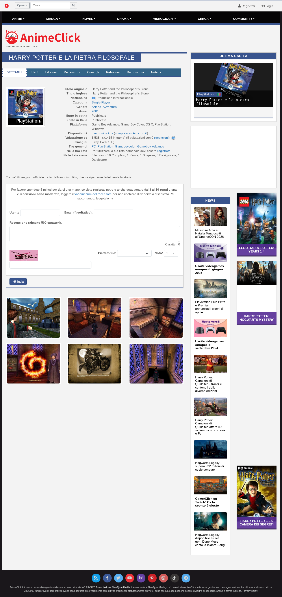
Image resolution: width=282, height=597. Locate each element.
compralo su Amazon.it (131, 133)
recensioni (161, 137)
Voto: (159, 253)
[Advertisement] (187, 39)
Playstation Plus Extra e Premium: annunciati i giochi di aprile (210, 307)
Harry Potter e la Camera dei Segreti (257, 522)
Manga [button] (52, 18)
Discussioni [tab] (135, 72)
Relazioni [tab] (113, 72)
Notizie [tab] (156, 72)
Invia (20, 281)
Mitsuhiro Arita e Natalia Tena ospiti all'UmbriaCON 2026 (209, 233)
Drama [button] (123, 18)
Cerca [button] (203, 18)
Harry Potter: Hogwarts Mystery (257, 317)
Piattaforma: (107, 253)
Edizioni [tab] (51, 72)
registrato (164, 151)
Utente (14, 212)
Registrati (248, 6)
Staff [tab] (34, 72)
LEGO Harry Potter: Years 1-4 (256, 249)
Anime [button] (17, 18)
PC (94, 146)
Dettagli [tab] (14, 72)
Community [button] (242, 18)
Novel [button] (87, 18)
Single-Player (101, 102)
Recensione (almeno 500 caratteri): (35, 222)
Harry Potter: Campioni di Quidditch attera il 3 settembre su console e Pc (210, 426)
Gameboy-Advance (150, 146)
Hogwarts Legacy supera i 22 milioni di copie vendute (209, 466)
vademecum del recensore (93, 194)
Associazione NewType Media (113, 587)
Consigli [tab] (93, 72)
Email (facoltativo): (78, 212)
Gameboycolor (125, 146)
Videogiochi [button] (163, 18)
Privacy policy (250, 591)
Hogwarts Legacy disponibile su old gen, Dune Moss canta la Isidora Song (210, 540)
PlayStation (105, 146)
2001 (95, 111)
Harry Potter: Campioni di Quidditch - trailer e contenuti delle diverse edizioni (208, 384)
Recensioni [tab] (72, 72)
